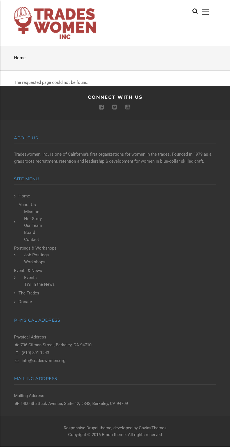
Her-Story (33, 218)
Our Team (33, 225)
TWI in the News (39, 284)
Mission (31, 211)
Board (29, 232)
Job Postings (36, 254)
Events (30, 277)
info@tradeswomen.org (43, 360)
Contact (31, 239)
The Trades (29, 293)
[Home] (56, 22)
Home (20, 57)
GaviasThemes (153, 427)
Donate (25, 301)
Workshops (34, 261)
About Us (27, 204)
